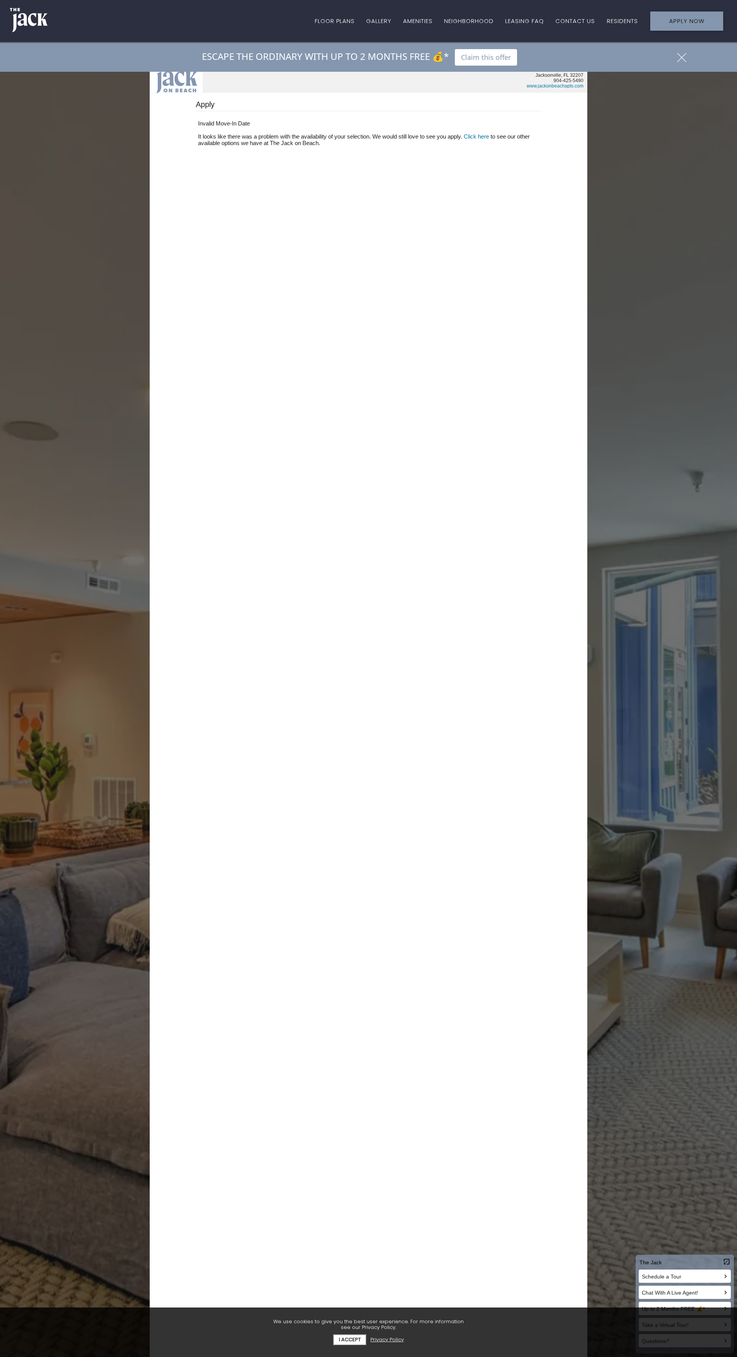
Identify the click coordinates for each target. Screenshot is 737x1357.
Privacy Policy (387, 1340)
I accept (350, 1339)
